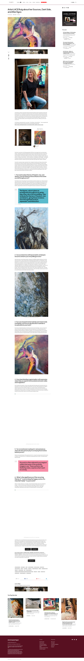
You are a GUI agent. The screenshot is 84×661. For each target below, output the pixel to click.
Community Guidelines (54, 644)
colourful (25, 568)
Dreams (40, 568)
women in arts (28, 573)
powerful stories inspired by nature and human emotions (24, 571)
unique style (43, 571)
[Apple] (76, 639)
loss (24, 570)
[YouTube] (72, 639)
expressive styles (44, 568)
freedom (16, 570)
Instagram (35, 549)
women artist (17, 573)
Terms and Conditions (42, 644)
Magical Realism (28, 570)
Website (27, 549)
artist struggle (17, 568)
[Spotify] (74, 639)
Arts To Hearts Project (13, 640)
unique (39, 571)
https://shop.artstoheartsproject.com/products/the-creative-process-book (29, 124)
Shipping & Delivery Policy (43, 647)
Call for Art (53, 645)
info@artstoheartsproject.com (12, 642)
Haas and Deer (21, 570)
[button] (72, 2)
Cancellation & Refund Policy (43, 646)
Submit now (31, 560)
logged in (21, 585)
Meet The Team (41, 641)
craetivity (29, 568)
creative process (35, 568)
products (35, 571)
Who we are (53, 641)
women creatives (23, 573)
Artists (22, 568)
